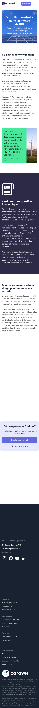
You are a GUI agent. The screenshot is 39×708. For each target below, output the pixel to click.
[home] (8, 3)
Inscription (26, 4)
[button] (34, 3)
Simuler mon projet (19, 440)
